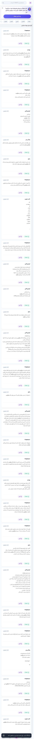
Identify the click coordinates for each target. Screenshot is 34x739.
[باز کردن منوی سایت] (30, 2)
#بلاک (29, 21)
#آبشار (11, 21)
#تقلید (5, 21)
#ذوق (17, 21)
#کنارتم (23, 21)
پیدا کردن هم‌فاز (17, 16)
